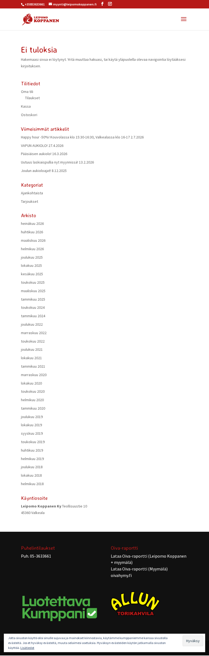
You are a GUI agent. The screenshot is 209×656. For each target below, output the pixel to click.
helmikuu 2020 (32, 399)
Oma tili (27, 91)
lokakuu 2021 (31, 357)
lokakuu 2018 (31, 475)
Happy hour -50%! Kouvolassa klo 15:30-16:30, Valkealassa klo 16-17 (75, 137)
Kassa (26, 106)
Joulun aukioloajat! (36, 170)
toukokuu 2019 (33, 441)
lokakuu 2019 (31, 424)
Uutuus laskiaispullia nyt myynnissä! (49, 162)
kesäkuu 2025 (32, 273)
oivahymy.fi (121, 575)
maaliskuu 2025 (33, 290)
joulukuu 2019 (32, 416)
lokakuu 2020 (31, 383)
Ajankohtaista (32, 193)
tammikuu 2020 (33, 408)
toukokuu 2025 (33, 282)
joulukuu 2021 (32, 349)
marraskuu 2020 (34, 374)
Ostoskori (29, 114)
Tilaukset (32, 97)
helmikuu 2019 (32, 458)
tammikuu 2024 (33, 315)
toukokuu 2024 (33, 307)
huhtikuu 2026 (32, 231)
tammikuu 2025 (33, 299)
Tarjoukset (29, 201)
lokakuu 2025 (31, 265)
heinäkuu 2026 (32, 223)
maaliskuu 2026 (33, 240)
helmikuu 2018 (32, 483)
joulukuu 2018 (32, 466)
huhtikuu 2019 (32, 450)
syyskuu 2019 (32, 433)
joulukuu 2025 (32, 257)
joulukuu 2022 (32, 324)
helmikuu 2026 (32, 248)
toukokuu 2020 (33, 391)
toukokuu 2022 (33, 341)
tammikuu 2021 (33, 366)
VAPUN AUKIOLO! (34, 145)
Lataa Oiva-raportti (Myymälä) (139, 569)
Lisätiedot (27, 648)
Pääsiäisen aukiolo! (36, 153)
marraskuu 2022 (34, 332)
